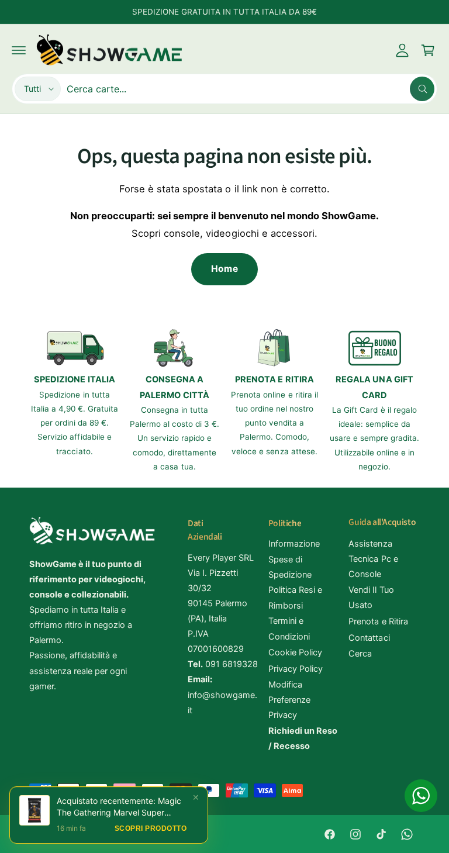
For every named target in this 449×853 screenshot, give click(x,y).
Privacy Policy (295, 669)
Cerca (360, 653)
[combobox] (250, 89)
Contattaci (368, 638)
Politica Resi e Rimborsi (295, 597)
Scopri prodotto (151, 839)
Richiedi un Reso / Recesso (302, 738)
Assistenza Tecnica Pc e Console (373, 558)
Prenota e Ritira (377, 621)
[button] (19, 50)
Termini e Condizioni (289, 628)
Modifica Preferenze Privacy (289, 699)
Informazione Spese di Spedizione (294, 558)
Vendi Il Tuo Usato (370, 597)
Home (224, 268)
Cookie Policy (295, 652)
